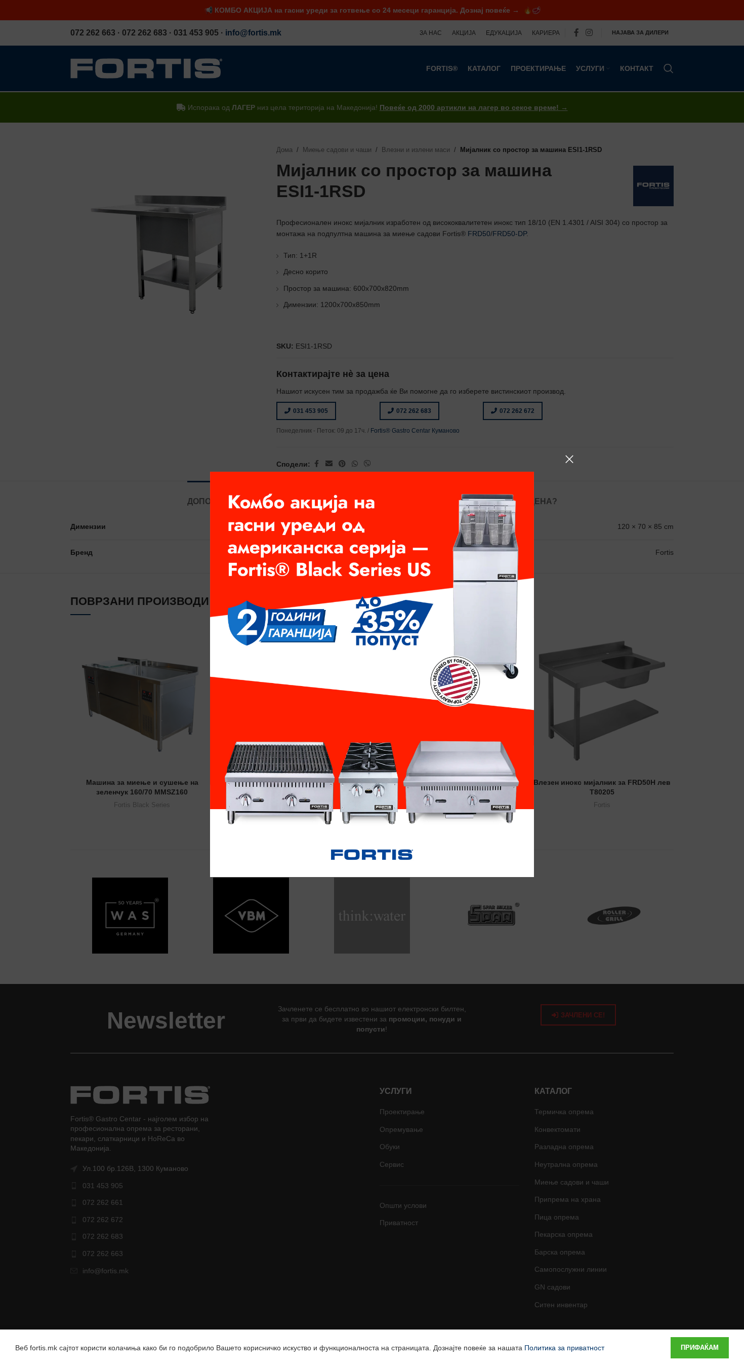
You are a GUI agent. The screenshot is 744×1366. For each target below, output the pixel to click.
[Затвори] (569, 459)
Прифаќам (700, 1347)
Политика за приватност (564, 1348)
